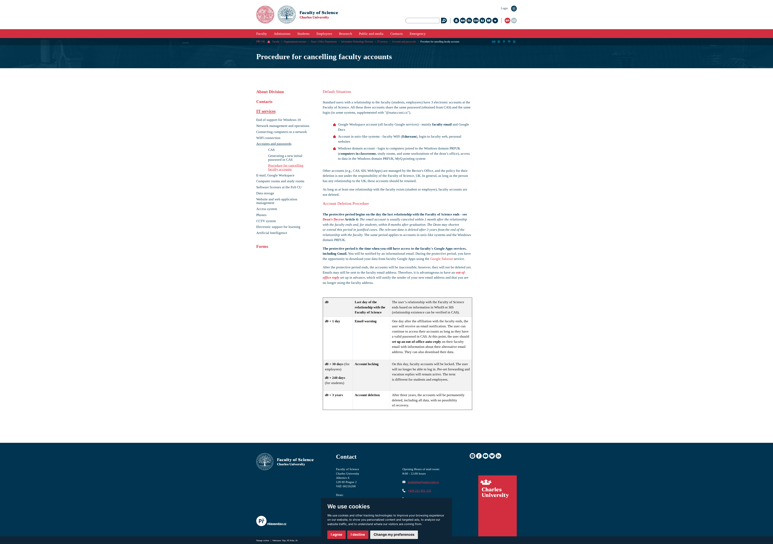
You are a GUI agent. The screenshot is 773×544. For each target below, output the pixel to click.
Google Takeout (441, 259)
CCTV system (266, 221)
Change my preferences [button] (394, 535)
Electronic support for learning (278, 227)
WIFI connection (268, 138)
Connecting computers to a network (281, 132)
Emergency (418, 34)
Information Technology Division (357, 41)
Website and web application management (276, 201)
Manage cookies (263, 540)
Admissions (282, 34)
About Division (270, 91)
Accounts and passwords (404, 41)
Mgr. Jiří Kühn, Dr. (290, 540)
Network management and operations (282, 126)
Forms (262, 246)
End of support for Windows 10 (278, 120)
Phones (261, 215)
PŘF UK (260, 41)
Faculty (261, 34)
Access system (266, 209)
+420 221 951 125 (419, 490)
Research (345, 34)
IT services (382, 41)
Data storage (265, 193)
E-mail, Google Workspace (275, 175)
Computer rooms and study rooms (280, 181)
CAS (271, 150)
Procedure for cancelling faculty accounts (439, 41)
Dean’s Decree (333, 219)
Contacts (396, 34)
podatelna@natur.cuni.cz (423, 482)
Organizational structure (295, 41)
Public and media (371, 34)
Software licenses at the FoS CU (279, 187)
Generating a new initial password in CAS (285, 158)
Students (303, 34)
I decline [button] (358, 535)
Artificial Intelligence (271, 233)
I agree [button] (336, 535)
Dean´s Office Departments (324, 41)
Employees (324, 34)
